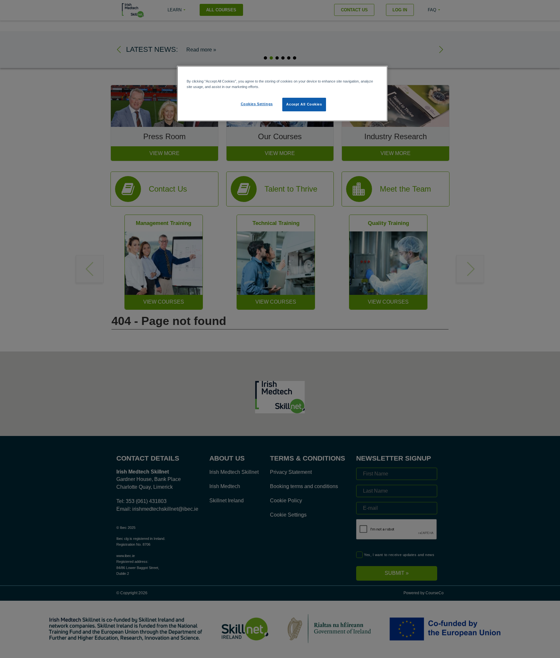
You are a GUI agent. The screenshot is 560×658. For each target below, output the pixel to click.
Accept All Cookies (304, 104)
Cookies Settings (257, 104)
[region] (282, 93)
